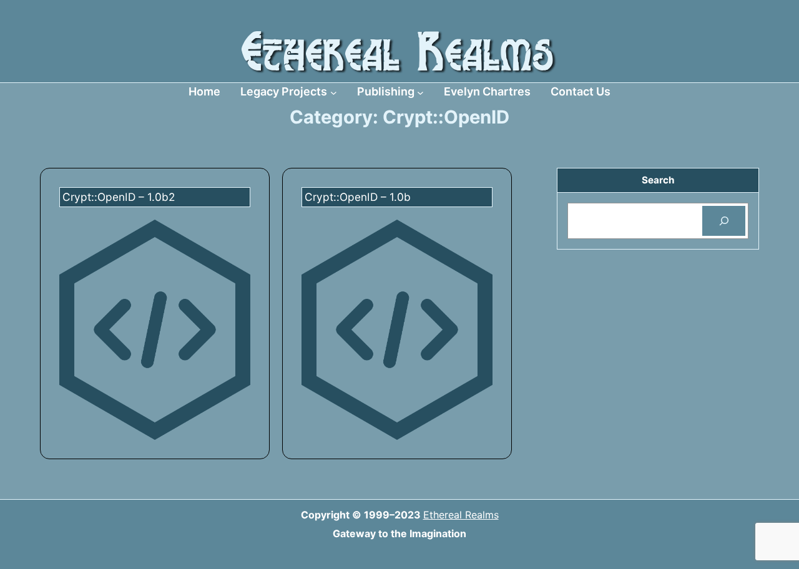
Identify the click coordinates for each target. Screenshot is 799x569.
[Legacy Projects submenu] (333, 92)
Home (204, 91)
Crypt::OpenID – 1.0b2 (118, 196)
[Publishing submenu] (420, 92)
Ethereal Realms (461, 514)
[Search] (723, 221)
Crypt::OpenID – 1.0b (358, 196)
